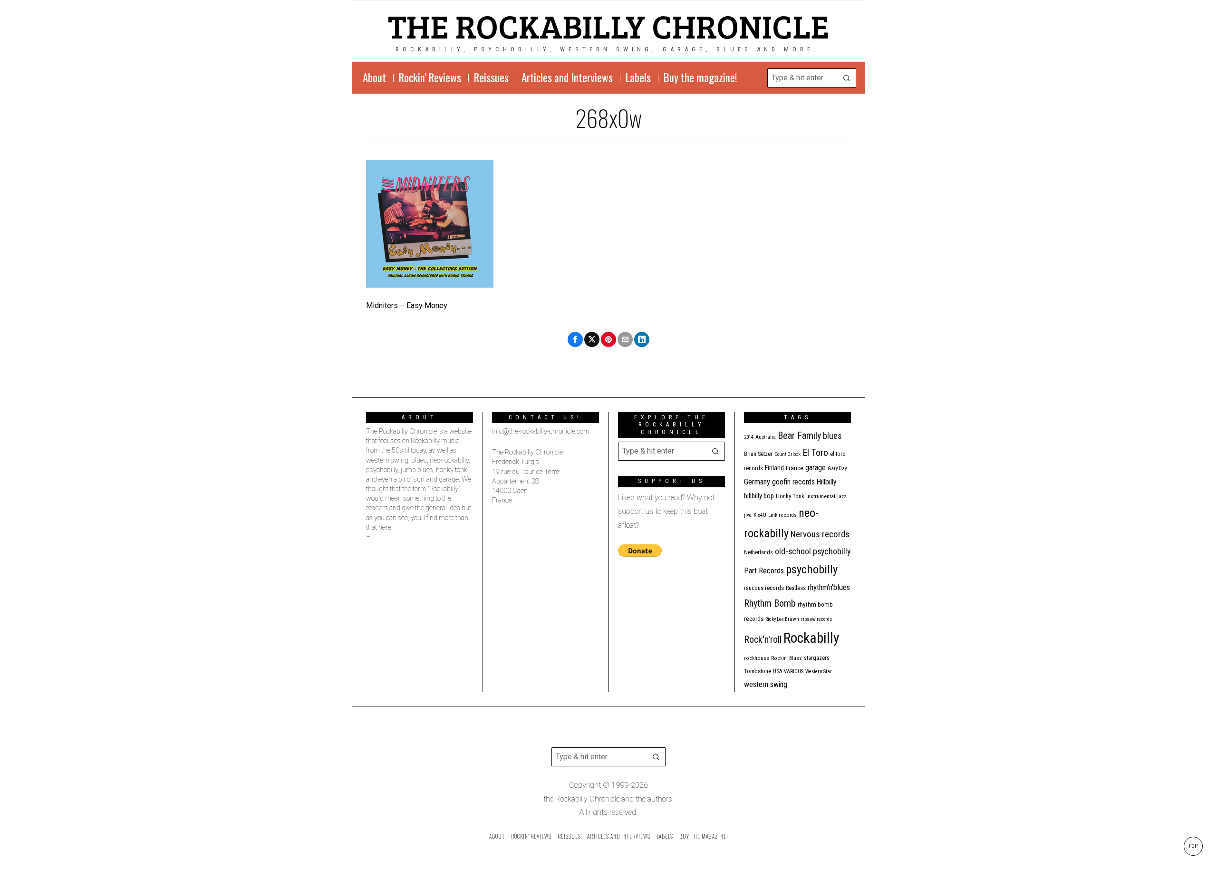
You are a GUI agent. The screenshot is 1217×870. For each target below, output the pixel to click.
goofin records (793, 482)
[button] (846, 77)
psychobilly (812, 569)
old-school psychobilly (812, 551)
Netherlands (758, 552)
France (794, 468)
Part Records (764, 570)
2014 (748, 437)
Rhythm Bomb (770, 603)
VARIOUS (793, 671)
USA (777, 671)
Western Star (818, 671)
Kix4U (759, 515)
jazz (841, 496)
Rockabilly (811, 638)
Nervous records (820, 534)
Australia (765, 437)
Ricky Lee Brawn (782, 619)
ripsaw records (816, 619)
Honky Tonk (790, 496)
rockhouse (756, 658)
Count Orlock (787, 454)
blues (832, 436)
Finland (774, 468)
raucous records (764, 587)
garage (815, 467)
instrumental (820, 496)
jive (748, 515)
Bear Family (799, 435)
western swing (765, 684)
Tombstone (757, 671)
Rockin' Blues (786, 658)
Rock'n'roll (763, 639)
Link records (782, 515)
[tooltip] (575, 339)
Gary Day (837, 468)
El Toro (815, 452)
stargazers (817, 658)
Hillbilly (827, 482)
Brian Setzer (758, 454)
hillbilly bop (759, 496)
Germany (757, 481)
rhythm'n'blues (829, 587)
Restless (796, 587)
